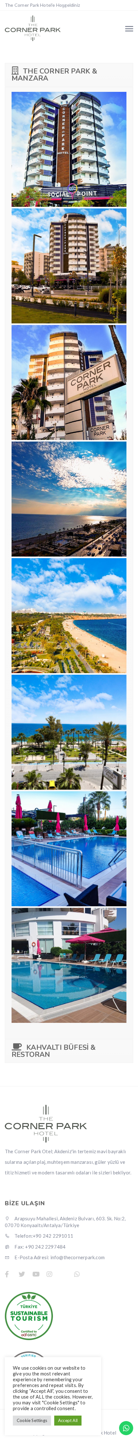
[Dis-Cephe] (69, 265)
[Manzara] (69, 732)
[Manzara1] (69, 615)
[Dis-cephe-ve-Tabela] (69, 382)
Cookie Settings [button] (32, 1420)
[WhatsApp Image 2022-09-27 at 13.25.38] (69, 965)
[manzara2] (69, 499)
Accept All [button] (68, 1420)
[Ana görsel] (69, 149)
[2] (69, 848)
